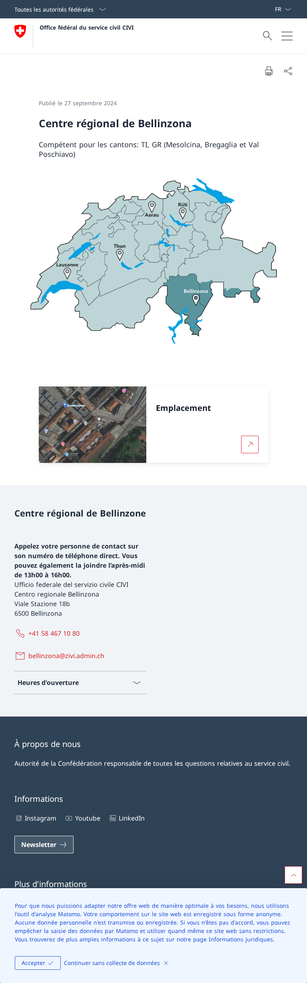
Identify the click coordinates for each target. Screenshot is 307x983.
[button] (293, 875)
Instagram (40, 818)
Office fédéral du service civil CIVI (87, 27)
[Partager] (287, 71)
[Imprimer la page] (268, 71)
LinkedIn (132, 818)
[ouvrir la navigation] (287, 36)
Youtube (87, 818)
